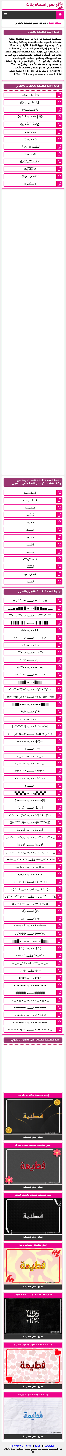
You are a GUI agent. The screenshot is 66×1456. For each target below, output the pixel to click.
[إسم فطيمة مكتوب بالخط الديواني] (33, 1333)
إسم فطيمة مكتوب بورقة (33, 1395)
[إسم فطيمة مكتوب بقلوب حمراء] (33, 1383)
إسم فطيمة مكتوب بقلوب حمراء (33, 1345)
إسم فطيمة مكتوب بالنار (33, 1245)
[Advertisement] (33, 332)
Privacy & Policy (21, 1446)
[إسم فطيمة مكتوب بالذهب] (33, 1134)
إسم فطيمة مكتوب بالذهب (33, 1095)
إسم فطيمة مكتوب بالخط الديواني (33, 1295)
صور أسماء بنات (40, 5)
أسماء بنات (55, 23)
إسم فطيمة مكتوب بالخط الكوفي (33, 1195)
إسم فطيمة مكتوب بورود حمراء (33, 1145)
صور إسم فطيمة (33, 1137)
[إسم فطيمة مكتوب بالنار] (33, 1283)
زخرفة (38, 1446)
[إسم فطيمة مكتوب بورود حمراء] (33, 1184)
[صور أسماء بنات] (60, 15)
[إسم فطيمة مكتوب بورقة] (33, 1433)
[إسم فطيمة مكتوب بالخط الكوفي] (33, 1234)
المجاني (49, 1446)
